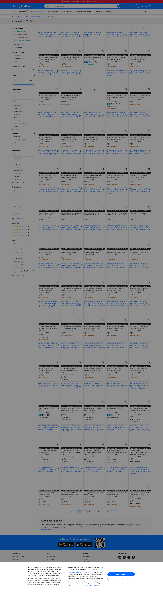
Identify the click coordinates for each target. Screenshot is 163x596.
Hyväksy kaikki (121, 574)
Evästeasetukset (121, 579)
